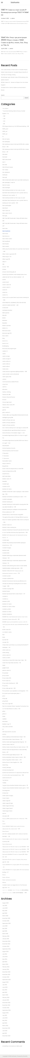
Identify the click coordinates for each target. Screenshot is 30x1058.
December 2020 (6, 1035)
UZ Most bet (5, 793)
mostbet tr (5, 596)
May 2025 (4, 928)
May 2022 (4, 1020)
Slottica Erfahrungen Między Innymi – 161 (12, 754)
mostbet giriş (5, 540)
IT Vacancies (5, 456)
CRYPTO (4, 387)
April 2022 (4, 1023)
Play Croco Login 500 (7, 703)
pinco (3, 696)
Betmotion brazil (6, 330)
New (3, 634)
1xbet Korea (5, 233)
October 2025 (5, 921)
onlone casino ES (6, 655)
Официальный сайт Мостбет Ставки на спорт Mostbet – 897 (15, 852)
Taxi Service (5, 780)
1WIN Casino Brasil (6, 159)
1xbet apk (4, 177)
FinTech (4, 399)
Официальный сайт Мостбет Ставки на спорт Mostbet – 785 (15, 849)
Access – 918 (5, 267)
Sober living (5, 765)
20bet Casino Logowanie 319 (9, 254)
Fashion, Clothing (6, 392)
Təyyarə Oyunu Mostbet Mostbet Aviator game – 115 (15, 785)
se (3, 729)
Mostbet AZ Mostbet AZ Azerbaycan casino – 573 (14, 496)
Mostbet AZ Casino (7, 489)
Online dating (5, 652)
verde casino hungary (7, 795)
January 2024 (5, 969)
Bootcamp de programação (9, 348)
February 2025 (5, 936)
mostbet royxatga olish (8, 588)
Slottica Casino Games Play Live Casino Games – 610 (15, 747)
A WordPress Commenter (8, 1046)
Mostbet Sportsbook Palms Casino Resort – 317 (13, 593)
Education (4, 389)
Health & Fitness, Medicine (8, 422)
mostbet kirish (5, 553)
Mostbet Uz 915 (6, 601)
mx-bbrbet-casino (7, 632)
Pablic (3, 665)
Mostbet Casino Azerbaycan (9, 527)
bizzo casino (5, 335)
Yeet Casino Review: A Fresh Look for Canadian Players (14, 69)
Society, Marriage (6, 767)
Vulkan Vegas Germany (8, 806)
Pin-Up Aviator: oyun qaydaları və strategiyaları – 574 (15, 691)
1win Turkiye (5, 169)
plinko (3, 711)
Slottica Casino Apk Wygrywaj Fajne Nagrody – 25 (14, 742)
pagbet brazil (5, 668)
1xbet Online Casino (7, 238)
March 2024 (5, 964)
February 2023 (5, 997)
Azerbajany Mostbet (7, 310)
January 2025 (5, 938)
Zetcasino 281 (5, 816)
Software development (8, 770)
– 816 (3, 123)
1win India (4, 164)
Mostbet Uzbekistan (7, 614)
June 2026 (4, 908)
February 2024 (5, 967)
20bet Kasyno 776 (6, 256)
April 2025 (4, 931)
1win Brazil (4, 157)
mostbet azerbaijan (7, 499)
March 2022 (5, 1025)
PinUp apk (4, 698)
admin (13, 18)
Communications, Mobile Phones (10, 381)
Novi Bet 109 (5, 639)
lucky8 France (5, 473)
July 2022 (4, 1015)
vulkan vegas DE (6, 800)
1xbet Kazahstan (6, 231)
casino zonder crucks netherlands (10, 374)
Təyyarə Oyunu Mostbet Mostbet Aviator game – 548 (15, 788)
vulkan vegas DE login (7, 803)
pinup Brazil (5, 701)
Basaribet (4, 323)
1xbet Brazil (5, 208)
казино (3, 823)
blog (3, 338)
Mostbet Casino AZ (7, 525)
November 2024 (6, 944)
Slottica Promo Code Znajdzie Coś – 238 (12, 762)
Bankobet (4, 320)
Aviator (4, 279)
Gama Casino (5, 407)
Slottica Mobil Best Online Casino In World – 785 (14, 757)
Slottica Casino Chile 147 (8, 744)
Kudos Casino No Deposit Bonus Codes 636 (12, 468)
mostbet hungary (6, 548)
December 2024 (6, 941)
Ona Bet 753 (5, 642)
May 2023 (4, 990)
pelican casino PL (6, 670)
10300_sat (4, 134)
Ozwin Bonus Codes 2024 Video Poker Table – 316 (14, 660)
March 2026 (5, 915)
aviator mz (5, 295)
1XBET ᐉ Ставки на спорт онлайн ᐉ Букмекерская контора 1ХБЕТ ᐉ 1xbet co (15, 12)
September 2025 (6, 923)
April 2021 (4, 1033)
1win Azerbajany (6, 141)
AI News (4, 269)
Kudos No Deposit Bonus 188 (9, 471)
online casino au (6, 650)
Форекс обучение (6, 877)
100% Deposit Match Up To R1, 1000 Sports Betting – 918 (15, 126)
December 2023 (6, 972)
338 (3, 264)
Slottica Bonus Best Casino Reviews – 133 (12, 739)
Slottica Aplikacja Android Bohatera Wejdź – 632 (13, 737)
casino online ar (6, 364)
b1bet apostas (5, 312)
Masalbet (4, 481)
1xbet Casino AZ (6, 210)
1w (2, 136)
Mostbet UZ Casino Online (8, 606)
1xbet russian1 (5, 246)
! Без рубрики (5, 108)
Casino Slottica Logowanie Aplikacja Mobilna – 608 (14, 371)
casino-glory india (6, 376)
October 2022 (5, 1007)
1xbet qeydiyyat (6, 241)
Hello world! (19, 1046)
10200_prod (5, 129)
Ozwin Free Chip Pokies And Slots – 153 (11, 662)
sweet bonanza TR (6, 777)
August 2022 (5, 1013)
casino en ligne (6, 356)
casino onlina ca (6, 361)
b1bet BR (4, 315)
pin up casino (5, 675)
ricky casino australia (7, 726)
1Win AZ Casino (6, 139)
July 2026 (4, 905)
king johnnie (5, 466)
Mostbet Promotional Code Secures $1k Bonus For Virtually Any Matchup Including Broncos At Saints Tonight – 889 (14, 583)
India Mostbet (5, 445)
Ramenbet (5, 721)
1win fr (3, 162)
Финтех (4, 874)
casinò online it (6, 366)
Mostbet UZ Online (6, 611)
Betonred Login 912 (6, 333)
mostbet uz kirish (6, 609)
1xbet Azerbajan (6, 187)
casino (4, 353)
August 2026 (5, 903)
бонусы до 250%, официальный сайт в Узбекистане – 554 (14, 818)
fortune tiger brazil (6, 402)
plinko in (4, 714)
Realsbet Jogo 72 (6, 724)
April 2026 (4, 913)
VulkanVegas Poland (7, 811)
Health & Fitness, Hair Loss (8, 420)
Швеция (4, 882)
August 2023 (5, 982)
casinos (4, 379)
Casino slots (5, 369)
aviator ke (4, 292)
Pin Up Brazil (5, 673)
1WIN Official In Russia (7, 167)
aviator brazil (5, 282)
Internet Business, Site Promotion (10, 450)
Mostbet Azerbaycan (7, 502)
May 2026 (4, 910)
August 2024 (5, 951)
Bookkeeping (5, 346)
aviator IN (4, 290)
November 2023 (6, 974)
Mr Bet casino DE (6, 629)
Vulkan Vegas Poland (7, 808)
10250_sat (4, 131)
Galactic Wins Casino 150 (8, 404)
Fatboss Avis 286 (6, 394)
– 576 (3, 121)
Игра (3, 821)
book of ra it (5, 343)
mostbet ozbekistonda (7, 578)
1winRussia (4, 175)
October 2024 (5, 946)
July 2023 (4, 984)
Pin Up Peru (5, 685)
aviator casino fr (6, 287)
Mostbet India (5, 550)
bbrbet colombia (6, 325)
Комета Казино (5, 831)
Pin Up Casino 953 (6, 678)
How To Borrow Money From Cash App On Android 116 (15, 427)
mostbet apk (5, 484)
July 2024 (4, 954)
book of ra (4, 341)
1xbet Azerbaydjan (6, 205)
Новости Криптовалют (7, 844)
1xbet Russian (5, 244)
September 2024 (6, 949)
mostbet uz (5, 599)
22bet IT (4, 261)
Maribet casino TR (6, 479)
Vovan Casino (5, 798)
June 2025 (4, 926)
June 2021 (4, 1030)
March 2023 (5, 995)
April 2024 (4, 961)
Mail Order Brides (6, 476)
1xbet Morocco (5, 236)
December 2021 (6, 1028)
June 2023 (4, 987)
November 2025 (6, 918)
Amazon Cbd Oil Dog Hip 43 (9, 272)
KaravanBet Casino (7, 461)
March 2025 (5, 933)
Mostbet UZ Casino (7, 604)
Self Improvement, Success (9, 731)
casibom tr (5, 351)
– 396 (3, 116)
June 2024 (5, 956)
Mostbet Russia (6, 591)
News (3, 637)
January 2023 (5, 1000)
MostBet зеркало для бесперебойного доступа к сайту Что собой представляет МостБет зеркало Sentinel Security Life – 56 (15, 624)
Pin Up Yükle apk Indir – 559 (8, 688)
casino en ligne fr (6, 358)
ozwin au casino (6, 657)
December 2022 (6, 1002)
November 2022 (6, 1005)
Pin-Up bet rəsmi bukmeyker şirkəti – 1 (11, 693)
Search (2, 95)
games (4, 410)
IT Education (5, 453)
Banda (4, 318)
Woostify (25, 1056)
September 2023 (6, 979)
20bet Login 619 (6, 259)
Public (3, 716)
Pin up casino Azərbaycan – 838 (10, 683)
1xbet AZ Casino (6, 185)
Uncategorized (6, 790)
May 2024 (4, 959)
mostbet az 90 (6, 486)
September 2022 (6, 1010)
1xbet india (4, 228)
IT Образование (5, 458)
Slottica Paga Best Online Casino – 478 (11, 760)
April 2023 (4, 992)
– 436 (3, 118)
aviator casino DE (6, 284)
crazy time (5, 384)
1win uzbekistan (6, 172)
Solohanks (15, 2)
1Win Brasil (4, 154)
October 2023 (5, 977)
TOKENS (4, 783)
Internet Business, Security (8, 448)
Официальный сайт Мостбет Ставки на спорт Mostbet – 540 (15, 846)
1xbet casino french (7, 213)
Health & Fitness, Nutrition (8, 425)
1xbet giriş (4, 215)
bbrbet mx (5, 328)
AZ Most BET (5, 307)
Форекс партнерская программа (9, 880)
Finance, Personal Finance (8, 397)
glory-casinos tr (6, 412)
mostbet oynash (6, 576)
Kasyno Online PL (6, 463)
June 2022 (4, 1018)
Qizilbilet (4, 719)
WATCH (4, 813)
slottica (4, 734)
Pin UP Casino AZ (6, 680)
